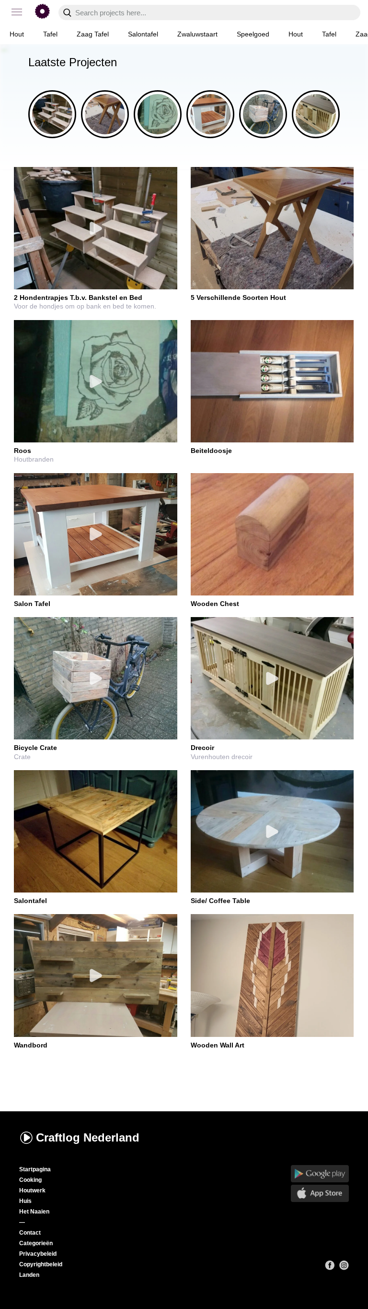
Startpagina (35, 1169)
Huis (25, 1201)
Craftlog (87, 1137)
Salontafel (143, 34)
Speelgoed (253, 34)
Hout (17, 34)
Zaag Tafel (93, 34)
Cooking (30, 1180)
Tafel (50, 34)
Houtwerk (32, 1190)
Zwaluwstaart (197, 34)
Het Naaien (34, 1211)
